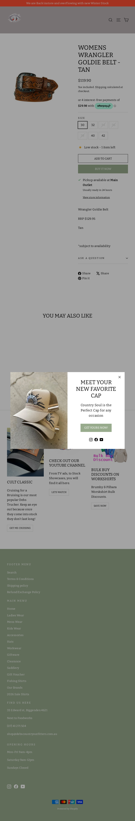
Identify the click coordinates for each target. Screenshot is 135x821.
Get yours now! (96, 427)
